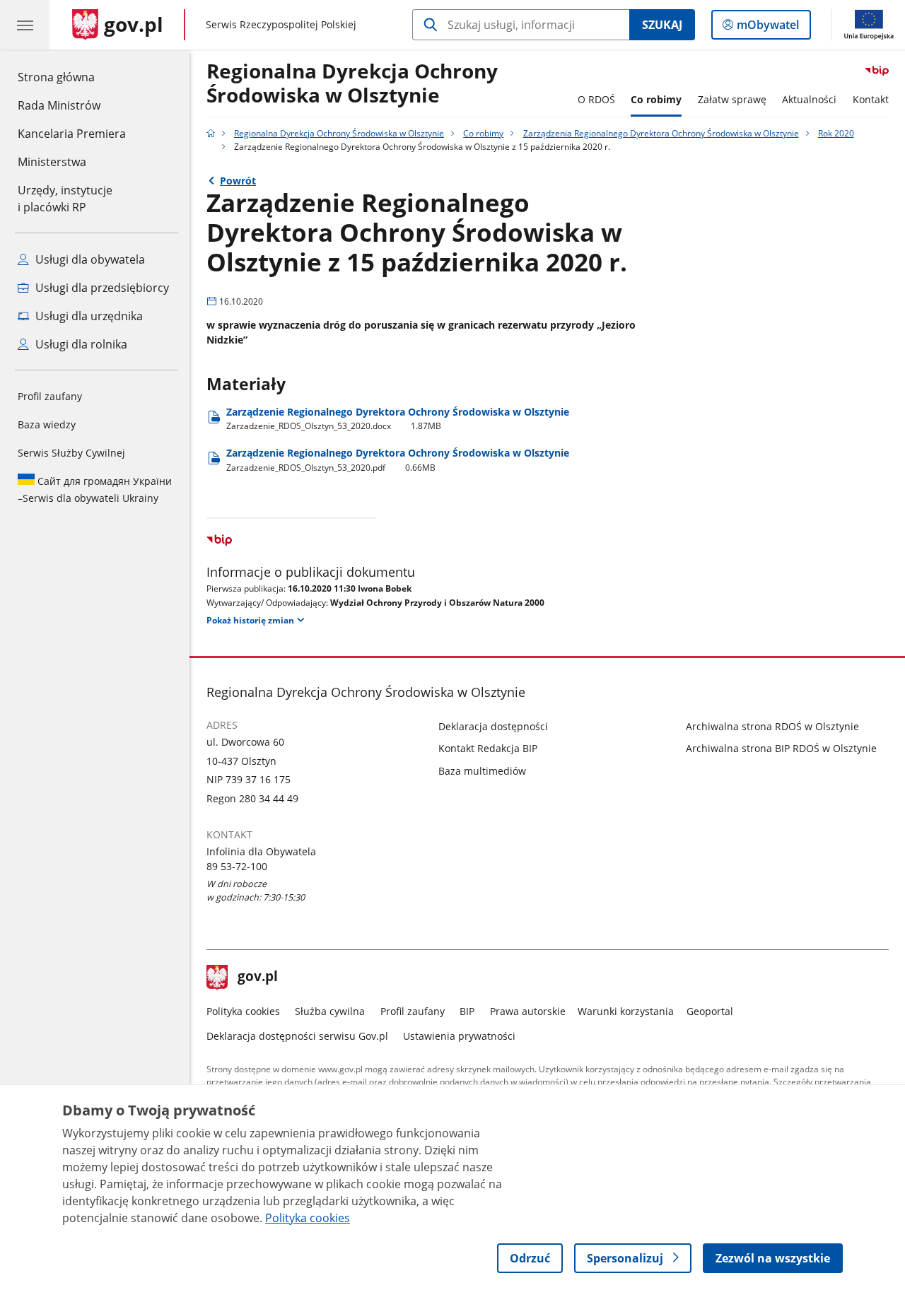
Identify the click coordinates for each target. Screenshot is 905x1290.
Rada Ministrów (59, 105)
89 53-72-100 (236, 866)
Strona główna (72, 77)
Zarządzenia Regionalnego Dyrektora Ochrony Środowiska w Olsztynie (661, 133)
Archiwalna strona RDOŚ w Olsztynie (772, 726)
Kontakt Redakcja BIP (487, 748)
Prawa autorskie (528, 1011)
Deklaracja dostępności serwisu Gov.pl (297, 1036)
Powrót (238, 180)
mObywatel (767, 28)
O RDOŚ (596, 99)
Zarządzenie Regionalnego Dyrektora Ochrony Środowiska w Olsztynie (397, 419)
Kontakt (871, 99)
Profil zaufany (50, 396)
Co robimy (656, 99)
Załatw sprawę (732, 99)
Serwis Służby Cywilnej (71, 452)
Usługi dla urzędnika (88, 316)
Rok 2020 (836, 133)
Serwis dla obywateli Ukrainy (95, 489)
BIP (467, 1011)
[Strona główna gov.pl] (210, 133)
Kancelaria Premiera (72, 133)
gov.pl (257, 977)
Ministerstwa (52, 162)
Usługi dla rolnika (80, 344)
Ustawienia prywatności (459, 1036)
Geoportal (710, 1011)
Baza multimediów (482, 771)
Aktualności (809, 99)
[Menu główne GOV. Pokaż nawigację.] (24, 24)
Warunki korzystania (626, 1011)
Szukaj (662, 25)
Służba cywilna (330, 1011)
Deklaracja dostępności (493, 726)
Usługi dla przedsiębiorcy (101, 287)
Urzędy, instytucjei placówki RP (65, 198)
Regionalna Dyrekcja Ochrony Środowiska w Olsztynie (352, 83)
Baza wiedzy (47, 424)
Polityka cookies (243, 1011)
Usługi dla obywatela (89, 259)
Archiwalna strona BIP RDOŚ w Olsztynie (781, 748)
